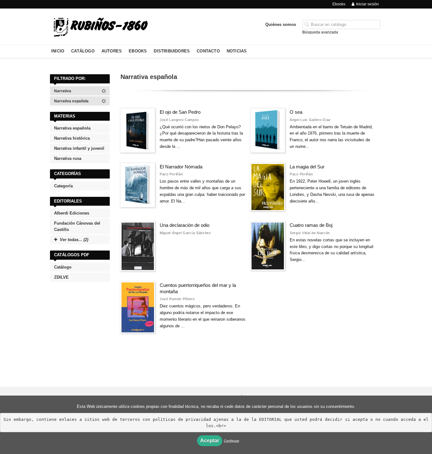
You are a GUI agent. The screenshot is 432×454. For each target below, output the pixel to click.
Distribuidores (172, 51)
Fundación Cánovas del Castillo (77, 226)
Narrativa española (71, 101)
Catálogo (83, 51)
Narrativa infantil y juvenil (79, 148)
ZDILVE (61, 277)
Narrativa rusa (67, 158)
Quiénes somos (280, 24)
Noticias (237, 51)
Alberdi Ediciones (71, 213)
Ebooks (338, 4)
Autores (112, 51)
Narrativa (63, 91)
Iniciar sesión (367, 4)
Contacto (208, 51)
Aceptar (209, 440)
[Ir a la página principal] (100, 26)
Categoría (63, 186)
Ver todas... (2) (74, 239)
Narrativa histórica (72, 138)
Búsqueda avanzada (320, 32)
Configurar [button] (231, 440)
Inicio (57, 51)
